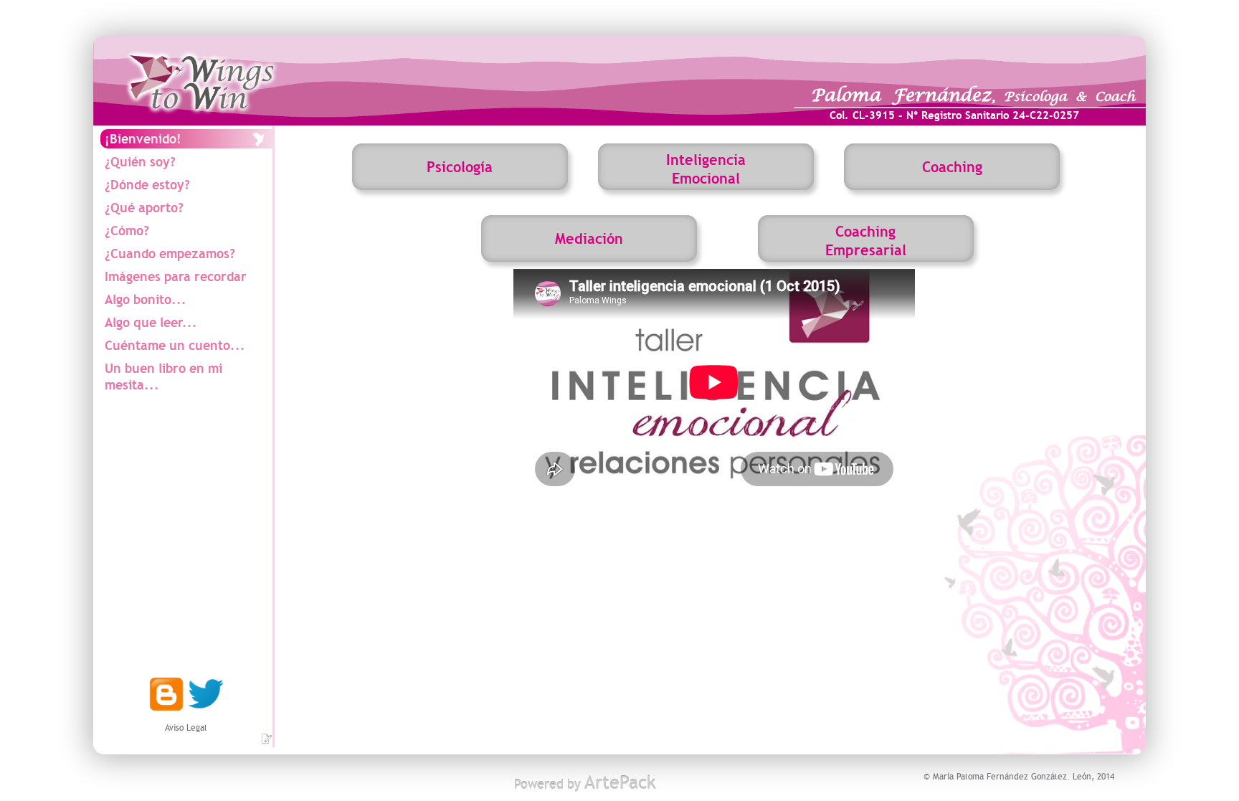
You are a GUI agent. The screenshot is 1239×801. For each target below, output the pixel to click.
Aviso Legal (186, 728)
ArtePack (620, 783)
